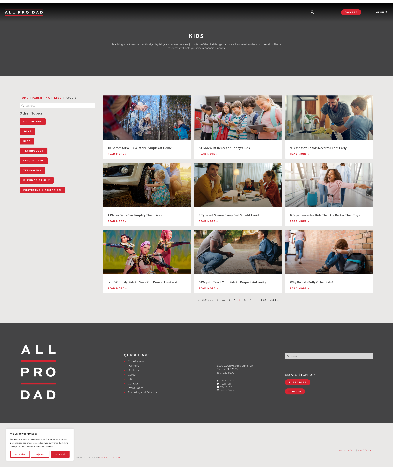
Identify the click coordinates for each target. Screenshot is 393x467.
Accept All (60, 454)
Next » (274, 300)
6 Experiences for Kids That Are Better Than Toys (325, 215)
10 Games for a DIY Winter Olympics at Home (140, 148)
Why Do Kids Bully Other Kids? (311, 282)
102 (263, 300)
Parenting (41, 97)
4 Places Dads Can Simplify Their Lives (135, 215)
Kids (58, 97)
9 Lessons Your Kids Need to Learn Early (318, 148)
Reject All (40, 454)
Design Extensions (110, 457)
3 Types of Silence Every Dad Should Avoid (229, 215)
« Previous (205, 300)
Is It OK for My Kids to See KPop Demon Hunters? (142, 282)
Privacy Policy (347, 450)
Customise (20, 454)
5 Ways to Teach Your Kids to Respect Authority (232, 282)
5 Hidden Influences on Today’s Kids (224, 148)
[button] (312, 12)
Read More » (117, 153)
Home (24, 97)
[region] (40, 445)
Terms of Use (364, 450)
